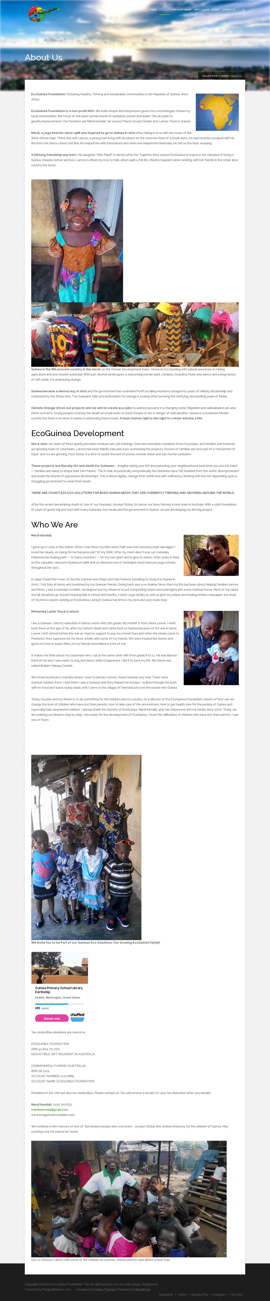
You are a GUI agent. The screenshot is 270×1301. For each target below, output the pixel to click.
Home (153, 9)
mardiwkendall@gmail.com (49, 1109)
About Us (164, 9)
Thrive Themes (105, 1289)
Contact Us (228, 9)
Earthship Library (182, 9)
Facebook (166, 1294)
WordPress (142, 1289)
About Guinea (201, 9)
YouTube (237, 1294)
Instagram (219, 1294)
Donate (215, 9)
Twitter (182, 1294)
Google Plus (199, 1294)
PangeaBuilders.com (56, 1289)
